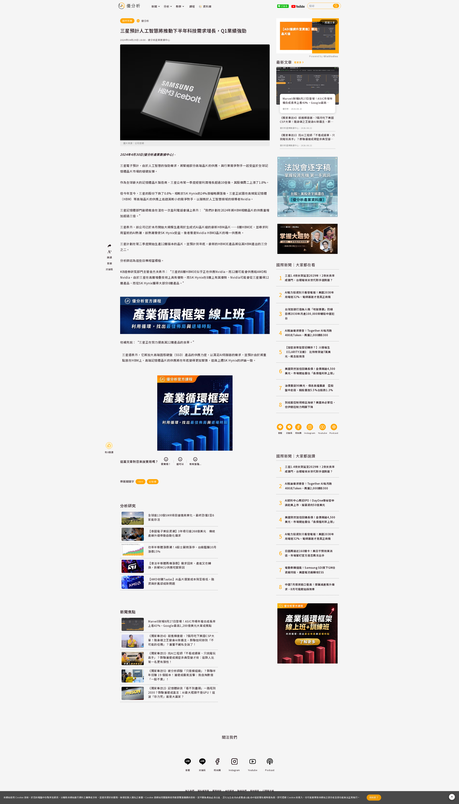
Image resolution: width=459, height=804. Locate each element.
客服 (109, 263)
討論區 (109, 269)
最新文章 (284, 62)
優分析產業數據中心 (289, 128)
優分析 (286, 108)
